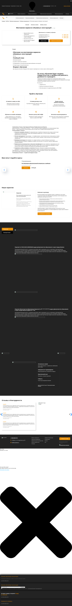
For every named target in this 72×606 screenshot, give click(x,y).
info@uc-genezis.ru (15, 442)
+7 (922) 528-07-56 (14, 437)
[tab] (7, 229)
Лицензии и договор (34, 24)
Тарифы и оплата (43, 24)
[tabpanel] (42, 283)
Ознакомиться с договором (45, 213)
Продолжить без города (4, 469)
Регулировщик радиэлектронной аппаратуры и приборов (36, 163)
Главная (3, 21)
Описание (27, 24)
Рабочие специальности (14, 21)
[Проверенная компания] (64, 445)
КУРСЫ (7, 21)
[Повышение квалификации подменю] (40, 439)
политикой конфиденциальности (35, 588)
